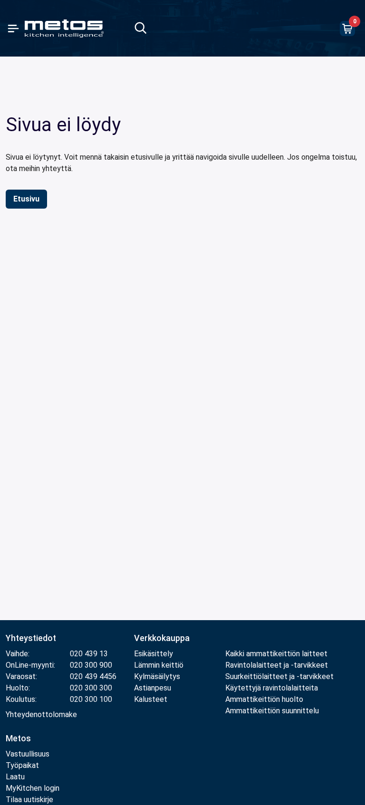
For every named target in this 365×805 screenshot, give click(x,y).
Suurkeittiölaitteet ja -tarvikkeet (279, 676)
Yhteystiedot (31, 638)
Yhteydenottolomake (41, 714)
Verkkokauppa (162, 638)
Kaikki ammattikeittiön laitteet (276, 653)
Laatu (15, 776)
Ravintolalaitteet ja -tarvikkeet (276, 665)
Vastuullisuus (27, 753)
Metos (18, 738)
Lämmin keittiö (158, 665)
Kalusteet (150, 699)
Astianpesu (152, 687)
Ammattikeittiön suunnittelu (272, 710)
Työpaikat (22, 765)
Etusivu (26, 198)
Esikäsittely (153, 653)
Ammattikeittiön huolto (264, 699)
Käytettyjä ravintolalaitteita (271, 687)
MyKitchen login (32, 788)
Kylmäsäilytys (157, 676)
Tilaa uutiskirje (29, 799)
